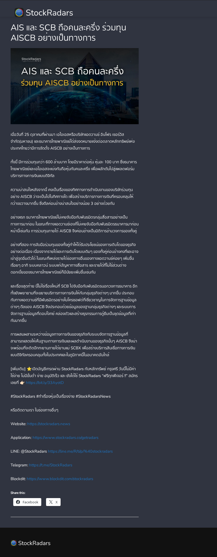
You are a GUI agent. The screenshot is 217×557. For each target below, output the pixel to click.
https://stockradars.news (48, 423)
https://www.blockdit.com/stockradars (59, 478)
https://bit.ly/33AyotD (44, 382)
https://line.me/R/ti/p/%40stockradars (80, 451)
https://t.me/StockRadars (50, 465)
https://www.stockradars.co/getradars (64, 437)
